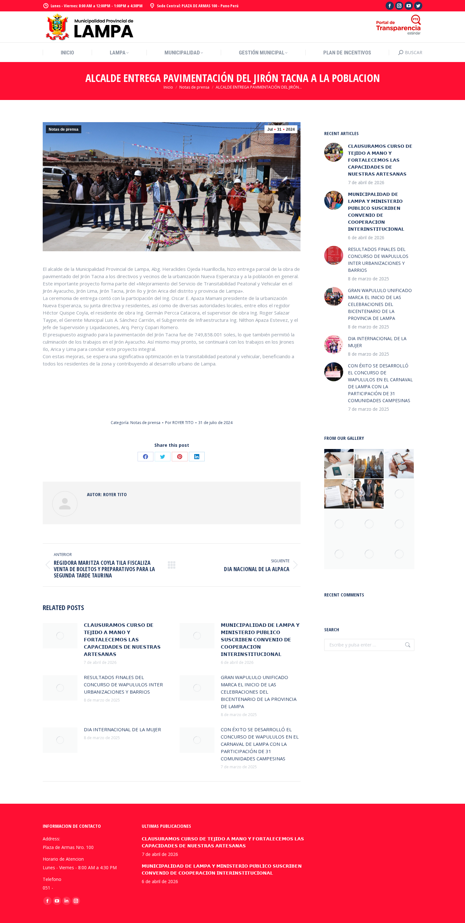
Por (179, 422)
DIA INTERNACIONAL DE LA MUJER (122, 729)
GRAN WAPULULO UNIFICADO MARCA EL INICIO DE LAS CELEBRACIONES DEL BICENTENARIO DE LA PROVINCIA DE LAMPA (258, 691)
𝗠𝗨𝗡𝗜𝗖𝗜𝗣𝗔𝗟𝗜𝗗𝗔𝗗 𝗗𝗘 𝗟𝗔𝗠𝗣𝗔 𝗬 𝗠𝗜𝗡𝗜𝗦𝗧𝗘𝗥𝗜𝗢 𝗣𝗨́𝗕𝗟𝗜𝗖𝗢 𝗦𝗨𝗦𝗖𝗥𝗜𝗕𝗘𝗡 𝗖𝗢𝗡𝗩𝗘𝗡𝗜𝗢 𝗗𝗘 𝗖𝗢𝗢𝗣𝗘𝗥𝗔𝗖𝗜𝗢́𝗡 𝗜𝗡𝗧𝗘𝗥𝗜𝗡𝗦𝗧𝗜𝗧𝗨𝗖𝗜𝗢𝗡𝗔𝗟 (260, 639)
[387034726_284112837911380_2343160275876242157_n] (399, 554)
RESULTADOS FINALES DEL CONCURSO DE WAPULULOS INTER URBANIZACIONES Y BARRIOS (123, 684)
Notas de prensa (63, 129)
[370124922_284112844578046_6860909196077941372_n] (399, 494)
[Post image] (60, 635)
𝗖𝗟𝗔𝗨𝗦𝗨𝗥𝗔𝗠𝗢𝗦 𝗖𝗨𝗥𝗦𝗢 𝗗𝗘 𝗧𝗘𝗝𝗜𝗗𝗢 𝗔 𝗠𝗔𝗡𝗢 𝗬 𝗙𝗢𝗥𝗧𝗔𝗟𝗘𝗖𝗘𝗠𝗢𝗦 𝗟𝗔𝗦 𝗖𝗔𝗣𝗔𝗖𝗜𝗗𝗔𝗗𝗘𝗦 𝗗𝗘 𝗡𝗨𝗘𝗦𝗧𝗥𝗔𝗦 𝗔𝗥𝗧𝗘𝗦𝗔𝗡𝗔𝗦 (122, 639)
